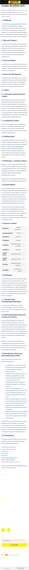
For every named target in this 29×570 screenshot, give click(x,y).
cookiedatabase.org (21, 465)
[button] (2, 2)
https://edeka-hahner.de (14, 24)
